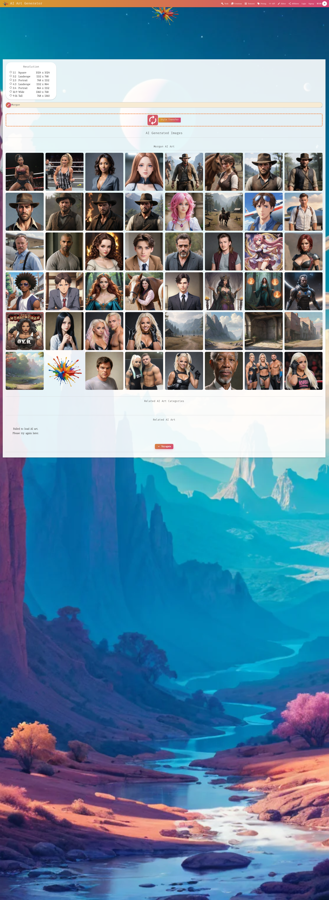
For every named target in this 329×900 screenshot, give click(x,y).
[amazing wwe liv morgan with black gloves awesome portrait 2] (304, 371)
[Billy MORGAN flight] (304, 212)
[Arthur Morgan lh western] (144, 212)
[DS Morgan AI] (104, 251)
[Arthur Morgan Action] (184, 172)
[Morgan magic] (264, 291)
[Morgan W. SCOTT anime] (184, 291)
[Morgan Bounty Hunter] (304, 251)
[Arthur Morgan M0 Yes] (25, 212)
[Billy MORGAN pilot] (25, 251)
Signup (311, 3)
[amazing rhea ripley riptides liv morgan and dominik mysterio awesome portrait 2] (264, 371)
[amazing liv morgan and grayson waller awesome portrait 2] (104, 331)
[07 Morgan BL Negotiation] (104, 172)
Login (304, 3)
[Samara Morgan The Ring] (65, 331)
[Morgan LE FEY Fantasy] (104, 291)
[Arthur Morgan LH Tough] (304, 172)
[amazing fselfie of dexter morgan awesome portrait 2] (104, 371)
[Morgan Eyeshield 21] (25, 291)
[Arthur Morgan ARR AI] (224, 172)
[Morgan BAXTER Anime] (264, 251)
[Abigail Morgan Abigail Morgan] (144, 172)
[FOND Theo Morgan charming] (144, 251)
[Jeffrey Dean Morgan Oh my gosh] (184, 251)
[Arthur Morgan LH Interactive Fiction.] (264, 172)
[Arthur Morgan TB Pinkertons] (65, 212)
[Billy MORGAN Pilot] (264, 212)
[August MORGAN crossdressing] (184, 212)
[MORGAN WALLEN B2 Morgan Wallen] (224, 251)
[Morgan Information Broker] (65, 291)
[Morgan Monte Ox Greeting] (144, 291)
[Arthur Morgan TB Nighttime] (104, 212)
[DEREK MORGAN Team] (65, 251)
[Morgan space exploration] (304, 291)
